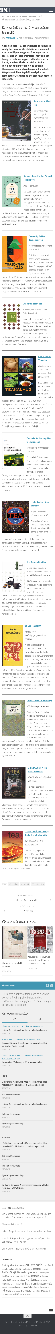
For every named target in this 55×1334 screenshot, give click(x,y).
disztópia (5, 1276)
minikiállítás (25, 884)
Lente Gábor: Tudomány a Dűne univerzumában (22, 1062)
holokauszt (15, 1280)
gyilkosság (44, 1276)
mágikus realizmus (20, 1287)
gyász (4, 1280)
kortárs (31, 1279)
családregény (44, 1273)
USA (17, 1294)
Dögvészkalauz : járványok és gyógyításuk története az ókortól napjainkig (39, 960)
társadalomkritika (8, 1294)
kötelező (39, 1280)
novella (38, 1287)
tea (42, 884)
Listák (45, 1280)
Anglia (18, 1269)
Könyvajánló (35, 16)
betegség (45, 1269)
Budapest (28, 1273)
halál (9, 1280)
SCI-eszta (35, 884)
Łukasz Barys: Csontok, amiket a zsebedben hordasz (24, 1030)
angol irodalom (27, 1269)
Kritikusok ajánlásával (19, 1027)
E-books (5, 1056)
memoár (4, 1287)
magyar (11, 1284)
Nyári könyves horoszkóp (12, 1123)
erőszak (22, 1276)
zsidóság (28, 1295)
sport (33, 1291)
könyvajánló (13, 884)
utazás (22, 1294)
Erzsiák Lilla (12, 38)
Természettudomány (11, 1059)
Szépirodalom (37, 1027)
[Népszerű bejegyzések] (40, 1019)
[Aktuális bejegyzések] (15, 1019)
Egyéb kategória (10, 16)
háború (22, 1280)
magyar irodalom (26, 1283)
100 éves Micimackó (11, 1094)
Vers (39, 1040)
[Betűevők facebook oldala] (47, 985)
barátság (37, 1268)
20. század (33, 1265)
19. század (20, 1265)
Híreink (23, 16)
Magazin (36, 19)
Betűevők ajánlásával (13, 1272)
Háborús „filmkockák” (11, 1114)
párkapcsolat (16, 1291)
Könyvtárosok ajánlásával (16, 19)
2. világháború (9, 1265)
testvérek (47, 1291)
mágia (10, 1287)
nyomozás (45, 1287)
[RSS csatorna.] (51, 985)
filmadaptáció (32, 1276)
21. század (47, 1265)
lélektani (5, 1284)
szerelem (40, 1290)
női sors (6, 1290)
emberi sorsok (14, 1276)
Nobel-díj (31, 1287)
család (35, 1272)
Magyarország (44, 1283)
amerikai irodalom (9, 1269)
